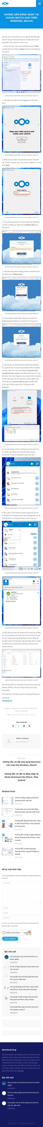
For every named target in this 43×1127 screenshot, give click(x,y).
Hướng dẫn (15, 708)
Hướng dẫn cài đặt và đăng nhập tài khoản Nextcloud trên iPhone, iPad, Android (28, 837)
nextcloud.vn (7, 701)
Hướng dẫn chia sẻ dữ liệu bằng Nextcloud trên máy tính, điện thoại (27, 810)
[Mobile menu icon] (39, 3)
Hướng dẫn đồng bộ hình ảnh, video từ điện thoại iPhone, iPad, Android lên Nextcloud (28, 823)
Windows (33, 714)
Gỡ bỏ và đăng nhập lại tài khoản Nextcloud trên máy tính (27, 799)
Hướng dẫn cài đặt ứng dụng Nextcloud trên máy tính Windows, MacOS (27, 851)
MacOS (27, 714)
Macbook (21, 714)
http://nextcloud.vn (22, 742)
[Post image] (7, 801)
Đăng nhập (14, 714)
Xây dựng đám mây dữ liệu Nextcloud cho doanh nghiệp (24, 958)
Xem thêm (20, 1071)
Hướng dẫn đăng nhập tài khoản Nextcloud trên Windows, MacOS (24, 1008)
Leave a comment (21, 711)
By (24, 708)
